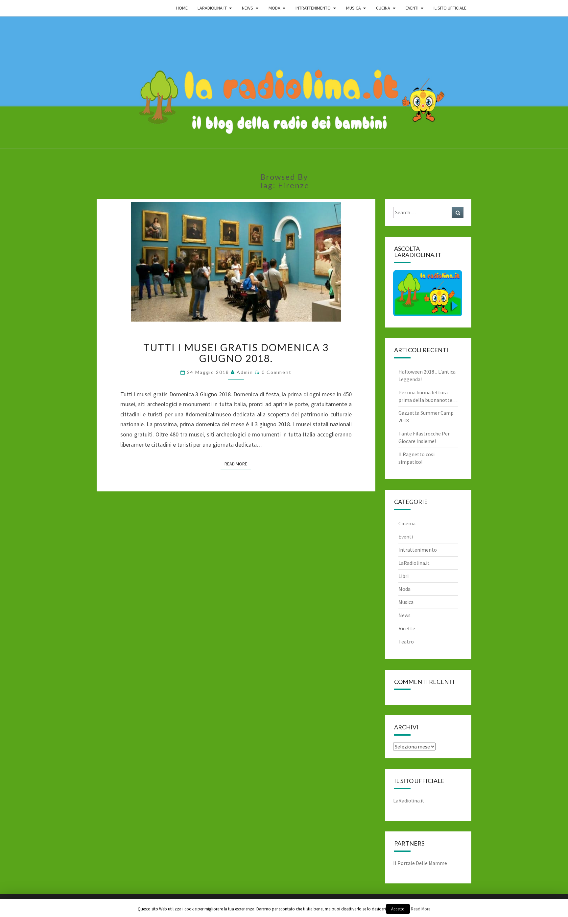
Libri (403, 576)
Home (182, 8)
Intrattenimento (417, 549)
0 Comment (277, 372)
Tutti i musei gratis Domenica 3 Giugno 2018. (236, 352)
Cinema (406, 523)
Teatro (406, 641)
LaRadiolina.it (414, 563)
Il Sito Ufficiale (450, 8)
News (404, 615)
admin (245, 372)
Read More (238, 464)
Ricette (406, 628)
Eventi (405, 536)
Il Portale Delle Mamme (420, 863)
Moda (404, 589)
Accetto (398, 909)
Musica (406, 602)
